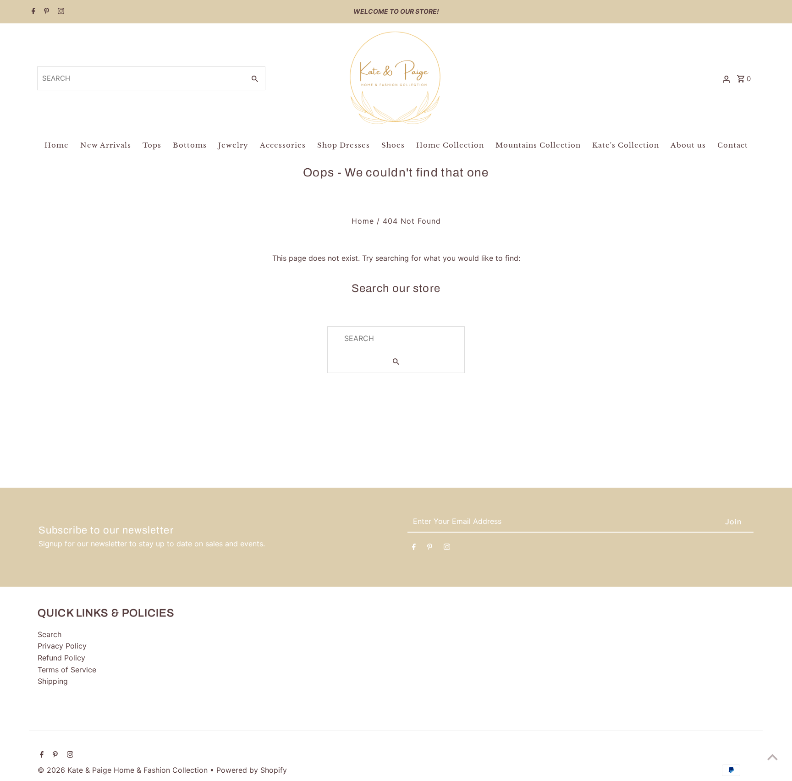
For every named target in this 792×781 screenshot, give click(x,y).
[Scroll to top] (772, 757)
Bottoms (190, 145)
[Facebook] (32, 12)
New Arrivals (105, 145)
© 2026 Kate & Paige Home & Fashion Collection (124, 770)
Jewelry (233, 145)
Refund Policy (61, 657)
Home (56, 145)
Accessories (283, 145)
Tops (152, 145)
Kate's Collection (625, 145)
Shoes (393, 145)
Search (49, 634)
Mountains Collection (538, 145)
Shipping (53, 681)
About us (688, 145)
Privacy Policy (62, 645)
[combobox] (140, 78)
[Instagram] (59, 12)
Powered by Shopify (251, 770)
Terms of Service (67, 669)
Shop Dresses (343, 145)
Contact (732, 145)
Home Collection (450, 145)
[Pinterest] (45, 12)
